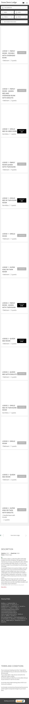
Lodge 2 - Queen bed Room (8, 476)
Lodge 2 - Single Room (8, 442)
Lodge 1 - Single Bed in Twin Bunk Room (9, 200)
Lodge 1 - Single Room (8, 235)
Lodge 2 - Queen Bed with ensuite (9, 373)
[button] (21, 52)
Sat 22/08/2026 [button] (8, 7)
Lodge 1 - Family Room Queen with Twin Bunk (9, 165)
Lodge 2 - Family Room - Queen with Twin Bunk (9, 305)
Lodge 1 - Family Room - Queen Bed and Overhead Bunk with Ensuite (8, 93)
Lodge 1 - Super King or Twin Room (8, 269)
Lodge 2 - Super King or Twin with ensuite (8, 510)
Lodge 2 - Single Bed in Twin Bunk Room (9, 408)
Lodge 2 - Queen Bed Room (8, 340)
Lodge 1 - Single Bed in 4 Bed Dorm (9, 130)
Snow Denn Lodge (9, 2)
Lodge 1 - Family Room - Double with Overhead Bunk (8, 54)
